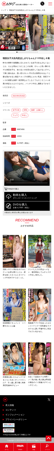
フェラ (15, 115)
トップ (3, 10)
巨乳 (25, 110)
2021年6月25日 (19, 96)
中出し (24, 115)
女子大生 (16, 110)
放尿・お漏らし (37, 110)
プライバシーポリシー (16, 419)
